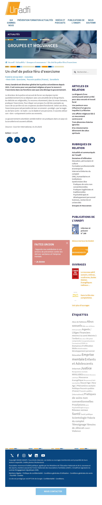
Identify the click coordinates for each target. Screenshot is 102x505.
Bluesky (30, 455)
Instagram (24, 455)
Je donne (40, 261)
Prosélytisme (78, 404)
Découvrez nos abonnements (80, 251)
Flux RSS (13, 475)
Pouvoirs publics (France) (37, 79)
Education (76, 355)
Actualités (47, 20)
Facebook (18, 455)
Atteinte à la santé (79, 335)
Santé (76, 414)
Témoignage (79, 424)
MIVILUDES (77, 374)
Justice (86, 368)
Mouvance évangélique (80, 379)
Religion (86, 408)
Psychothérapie (78, 408)
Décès (74, 348)
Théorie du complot (83, 419)
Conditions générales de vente (81, 473)
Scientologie (79, 417)
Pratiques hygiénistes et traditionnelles (83, 190)
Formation (35, 20)
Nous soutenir (91, 21)
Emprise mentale (83, 356)
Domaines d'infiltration (82, 158)
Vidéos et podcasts (60, 21)
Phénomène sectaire (86, 385)
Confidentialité (49, 479)
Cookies (20, 475)
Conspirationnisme (88, 341)
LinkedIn (36, 455)
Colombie (29, 77)
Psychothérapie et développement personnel (84, 195)
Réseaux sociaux (80, 410)
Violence (76, 431)
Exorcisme (21, 79)
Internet (76, 368)
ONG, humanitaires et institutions (81, 177)
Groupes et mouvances (36, 62)
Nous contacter (53, 491)
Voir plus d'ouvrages (80, 305)
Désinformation (82, 348)
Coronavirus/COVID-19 (79, 343)
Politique (76, 388)
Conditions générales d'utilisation (56, 473)
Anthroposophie (76, 330)
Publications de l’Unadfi (76, 21)
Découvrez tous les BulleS (83, 241)
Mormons (86, 375)
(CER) (36, 470)
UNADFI (87, 428)
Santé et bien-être (79, 181)
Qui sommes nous (11, 23)
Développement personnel (83, 351)
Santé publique (87, 414)
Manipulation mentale (80, 372)
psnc (87, 405)
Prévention (23, 20)
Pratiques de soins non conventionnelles (82, 185)
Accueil (11, 62)
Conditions (60, 479)
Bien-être (82, 339)
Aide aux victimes (88, 326)
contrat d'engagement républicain (21, 470)
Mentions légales (15, 473)
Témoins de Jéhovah (84, 426)
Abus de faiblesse (79, 322)
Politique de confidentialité (33, 473)
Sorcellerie (54, 79)
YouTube (43, 455)
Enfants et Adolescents (84, 361)
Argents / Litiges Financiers (81, 331)
